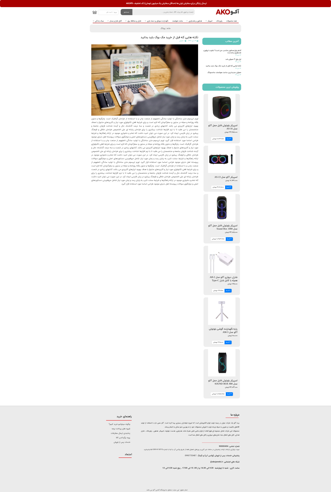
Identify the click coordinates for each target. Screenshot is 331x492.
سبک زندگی (99, 21)
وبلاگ (163, 28)
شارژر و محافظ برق (134, 21)
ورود (115, 12)
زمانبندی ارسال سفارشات (120, 433)
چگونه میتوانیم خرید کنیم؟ (119, 424)
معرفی (181, 41)
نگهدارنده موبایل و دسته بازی (157, 21)
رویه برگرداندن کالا (123, 437)
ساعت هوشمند (177, 21)
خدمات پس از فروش (122, 442)
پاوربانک (219, 21)
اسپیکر (210, 21)
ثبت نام (109, 12)
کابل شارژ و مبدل (116, 21)
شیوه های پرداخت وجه (121, 428)
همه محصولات (231, 21)
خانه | (168, 28)
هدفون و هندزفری (195, 21)
